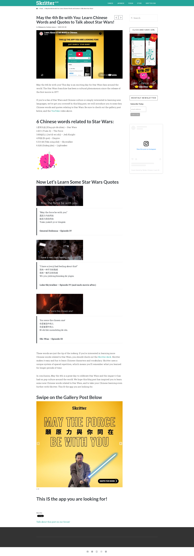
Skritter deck (104, 357)
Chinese (41, 27)
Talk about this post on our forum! (53, 521)
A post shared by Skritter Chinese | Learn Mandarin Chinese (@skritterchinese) (156, 170)
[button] (120, 443)
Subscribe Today (136, 104)
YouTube (55, 111)
